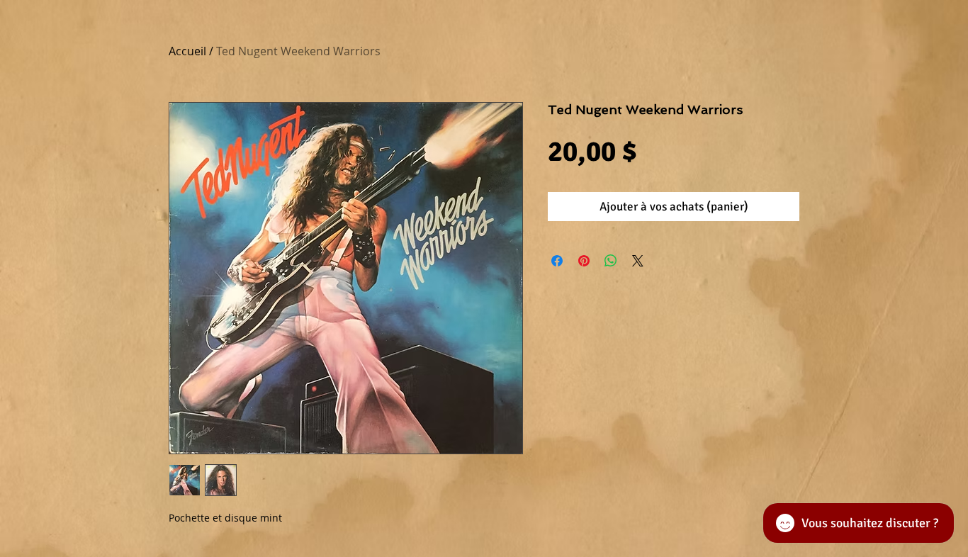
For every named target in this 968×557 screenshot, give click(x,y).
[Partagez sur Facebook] (556, 260)
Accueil (187, 51)
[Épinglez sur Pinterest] (583, 260)
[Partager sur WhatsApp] (610, 260)
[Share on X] (637, 260)
